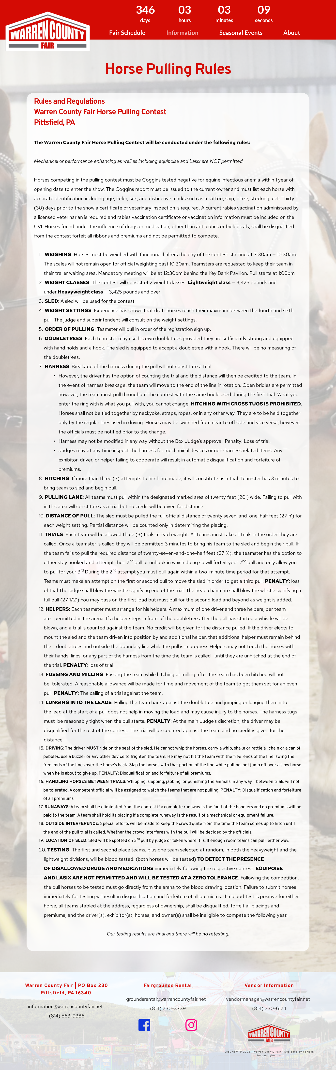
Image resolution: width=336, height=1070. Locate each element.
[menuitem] (127, 32)
